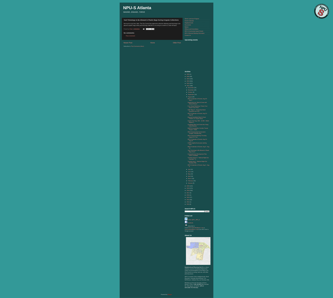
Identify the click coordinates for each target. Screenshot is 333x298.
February (190, 180)
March (190, 178)
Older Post (177, 43)
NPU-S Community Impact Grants (194, 31)
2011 (188, 204)
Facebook (190, 223)
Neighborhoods (189, 23)
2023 (188, 81)
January (190, 183)
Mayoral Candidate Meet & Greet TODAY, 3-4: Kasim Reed (197, 118)
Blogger (170, 294)
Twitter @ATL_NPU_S (193, 219)
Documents (188, 25)
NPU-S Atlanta (137, 7)
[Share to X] (150, 29)
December (191, 87)
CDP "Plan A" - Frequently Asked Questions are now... (197, 110)
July (189, 169)
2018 (188, 190)
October (190, 92)
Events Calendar (189, 20)
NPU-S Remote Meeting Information (194, 33)
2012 (188, 202)
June (189, 171)
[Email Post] (143, 29)
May (189, 174)
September (191, 94)
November (191, 90)
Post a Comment (130, 36)
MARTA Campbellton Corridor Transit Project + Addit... (198, 129)
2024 (188, 78)
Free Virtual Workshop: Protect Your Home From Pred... (197, 106)
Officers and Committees (191, 29)
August (190, 96)
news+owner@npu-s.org (191, 229)
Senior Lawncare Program (192, 18)
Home (152, 43)
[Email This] (147, 29)
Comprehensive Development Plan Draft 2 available (197, 154)
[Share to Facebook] (152, 29)
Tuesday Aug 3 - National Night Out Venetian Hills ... (197, 162)
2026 (188, 74)
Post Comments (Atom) (137, 46)
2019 (188, 188)
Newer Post (128, 43)
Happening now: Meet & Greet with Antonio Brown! (197, 103)
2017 (188, 192)
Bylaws (187, 27)
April (189, 176)
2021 (188, 85)
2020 (188, 186)
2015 (188, 197)
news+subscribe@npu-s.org (195, 227)
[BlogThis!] (148, 29)
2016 (188, 195)
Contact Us (188, 35)
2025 (188, 76)
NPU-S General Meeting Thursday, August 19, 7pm (197, 136)
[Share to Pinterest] (153, 29)
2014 (188, 199)
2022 (188, 83)
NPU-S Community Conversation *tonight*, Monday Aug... (197, 132)
